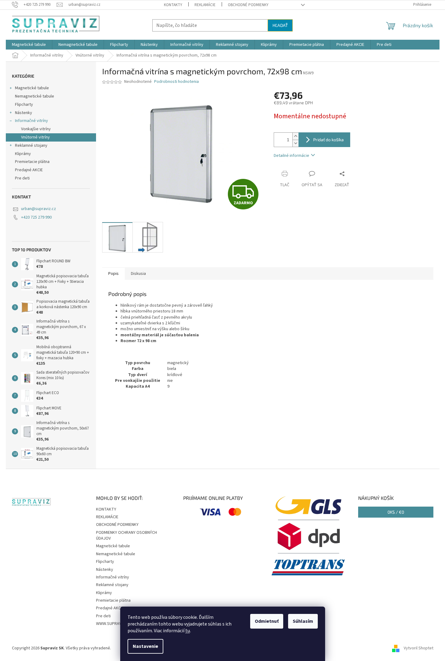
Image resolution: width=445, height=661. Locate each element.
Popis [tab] (113, 274)
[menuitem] (29, 45)
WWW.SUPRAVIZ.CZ (113, 624)
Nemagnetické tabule (34, 96)
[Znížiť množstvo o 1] (295, 143)
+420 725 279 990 (36, 217)
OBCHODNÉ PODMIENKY (248, 5)
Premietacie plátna (32, 162)
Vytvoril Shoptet (418, 648)
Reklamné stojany (31, 145)
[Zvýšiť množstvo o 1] (295, 136)
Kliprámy (23, 154)
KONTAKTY (173, 5)
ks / (396, 512)
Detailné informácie (291, 156)
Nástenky (23, 113)
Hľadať (280, 25)
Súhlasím (303, 621)
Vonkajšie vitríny (36, 129)
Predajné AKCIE (29, 170)
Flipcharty (24, 105)
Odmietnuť (267, 621)
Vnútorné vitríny (35, 137)
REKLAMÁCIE (205, 5)
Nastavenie (145, 646)
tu (187, 630)
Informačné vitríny (31, 121)
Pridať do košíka (328, 139)
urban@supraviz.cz (38, 209)
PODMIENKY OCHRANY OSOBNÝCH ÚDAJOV (126, 535)
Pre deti (22, 178)
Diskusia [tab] (138, 274)
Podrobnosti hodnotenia (176, 82)
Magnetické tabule (32, 88)
